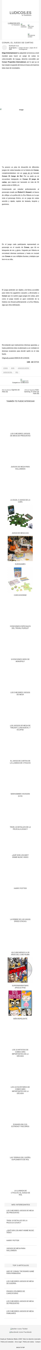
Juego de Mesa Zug (20, 533)
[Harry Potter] (20, 886)
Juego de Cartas (23, 368)
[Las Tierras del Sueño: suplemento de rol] (20, 1155)
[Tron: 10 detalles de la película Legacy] (20, 825)
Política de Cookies (28, 1342)
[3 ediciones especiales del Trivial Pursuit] (20, 624)
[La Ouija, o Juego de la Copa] (20, 498)
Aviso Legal (18, 1342)
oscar (17, 46)
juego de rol (27, 173)
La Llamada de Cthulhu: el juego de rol (20, 1193)
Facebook (27, 1332)
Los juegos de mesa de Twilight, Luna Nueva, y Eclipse (20, 728)
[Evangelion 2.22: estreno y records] (20, 1122)
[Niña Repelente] (20, 1017)
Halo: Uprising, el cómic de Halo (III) (31, 391)
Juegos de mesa (23, 48)
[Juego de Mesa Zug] (20, 531)
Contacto (37, 1342)
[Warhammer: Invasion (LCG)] (20, 792)
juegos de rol (33, 48)
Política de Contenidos (7, 1342)
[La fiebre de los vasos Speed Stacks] (20, 917)
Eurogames (20, 564)
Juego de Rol (7, 372)
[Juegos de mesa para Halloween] (20, 465)
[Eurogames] (20, 562)
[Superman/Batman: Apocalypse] (20, 984)
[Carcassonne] (20, 593)
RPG (17, 372)
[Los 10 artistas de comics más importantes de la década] (20, 1048)
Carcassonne (20, 595)
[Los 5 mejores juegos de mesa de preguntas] (20, 432)
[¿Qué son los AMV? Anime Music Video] (20, 853)
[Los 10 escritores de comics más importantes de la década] (20, 1085)
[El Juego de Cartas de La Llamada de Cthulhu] (20, 759)
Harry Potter (20, 888)
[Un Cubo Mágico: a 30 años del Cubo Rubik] (20, 950)
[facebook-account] (31, 37)
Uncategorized (23, 49)
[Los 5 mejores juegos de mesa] (20, 690)
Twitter (25, 1329)
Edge (12, 368)
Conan (18, 59)
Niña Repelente (20, 1019)
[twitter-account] (31, 28)
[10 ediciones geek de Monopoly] (20, 657)
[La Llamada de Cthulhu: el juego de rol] (20, 1189)
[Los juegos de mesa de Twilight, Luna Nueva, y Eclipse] (20, 724)
